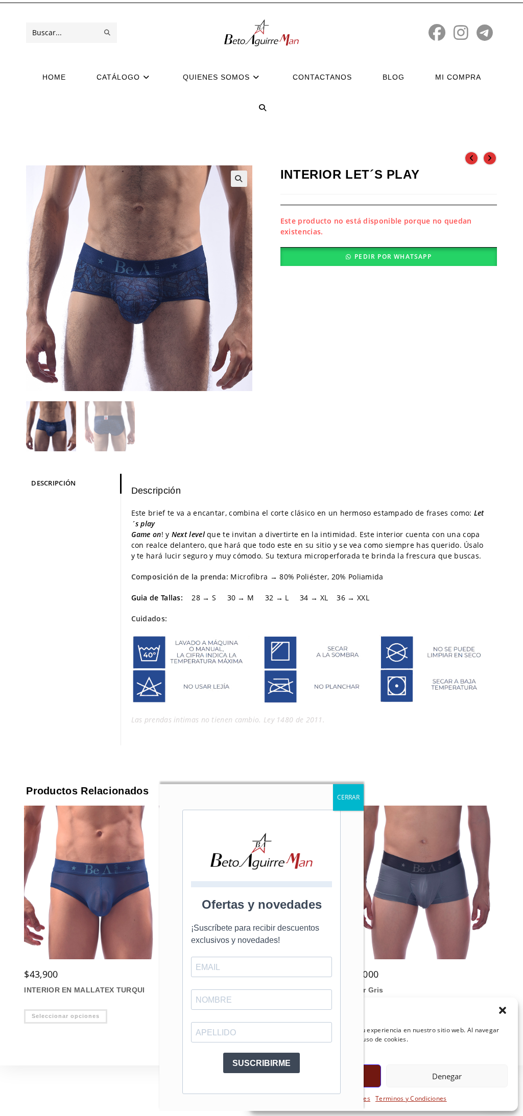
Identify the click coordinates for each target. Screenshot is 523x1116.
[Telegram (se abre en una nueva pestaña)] (484, 32)
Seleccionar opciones (66, 1016)
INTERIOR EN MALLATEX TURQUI (84, 990)
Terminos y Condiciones (411, 1098)
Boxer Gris (364, 990)
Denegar (447, 1076)
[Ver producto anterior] (471, 158)
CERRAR (348, 797)
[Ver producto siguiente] (490, 158)
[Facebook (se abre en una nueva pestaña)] (436, 32)
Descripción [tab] (53, 483)
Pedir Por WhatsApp (393, 256)
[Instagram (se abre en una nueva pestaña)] (460, 32)
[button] (502, 1010)
